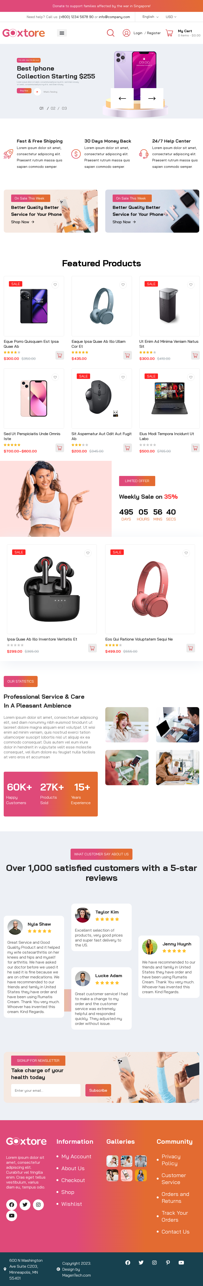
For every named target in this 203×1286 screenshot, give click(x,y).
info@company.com (114, 17)
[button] (62, 33)
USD (169, 17)
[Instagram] (38, 1204)
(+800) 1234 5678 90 (76, 17)
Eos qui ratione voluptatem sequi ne (139, 639)
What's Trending (50, 92)
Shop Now (24, 90)
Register (154, 33)
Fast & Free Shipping (40, 141)
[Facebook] (11, 1204)
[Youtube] (11, 1215)
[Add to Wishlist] (55, 285)
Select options (59, 448)
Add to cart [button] (59, 355)
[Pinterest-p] (167, 1262)
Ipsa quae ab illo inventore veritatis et (42, 639)
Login (138, 33)
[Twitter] (25, 1204)
